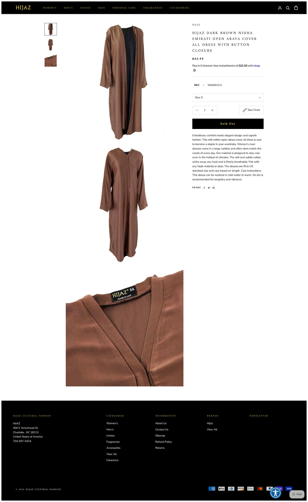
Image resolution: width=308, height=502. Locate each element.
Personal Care (124, 8)
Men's (68, 8)
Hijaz (196, 25)
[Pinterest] (213, 188)
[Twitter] (209, 188)
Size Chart (253, 110)
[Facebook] (204, 188)
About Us (160, 423)
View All (111, 454)
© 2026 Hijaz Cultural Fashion (38, 489)
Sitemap (160, 435)
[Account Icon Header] (280, 7)
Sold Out (227, 123)
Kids (101, 8)
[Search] (288, 8)
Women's (49, 8)
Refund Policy (163, 442)
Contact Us (161, 429)
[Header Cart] (296, 8)
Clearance (112, 460)
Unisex (85, 8)
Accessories (179, 8)
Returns (160, 448)
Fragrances (152, 8)
